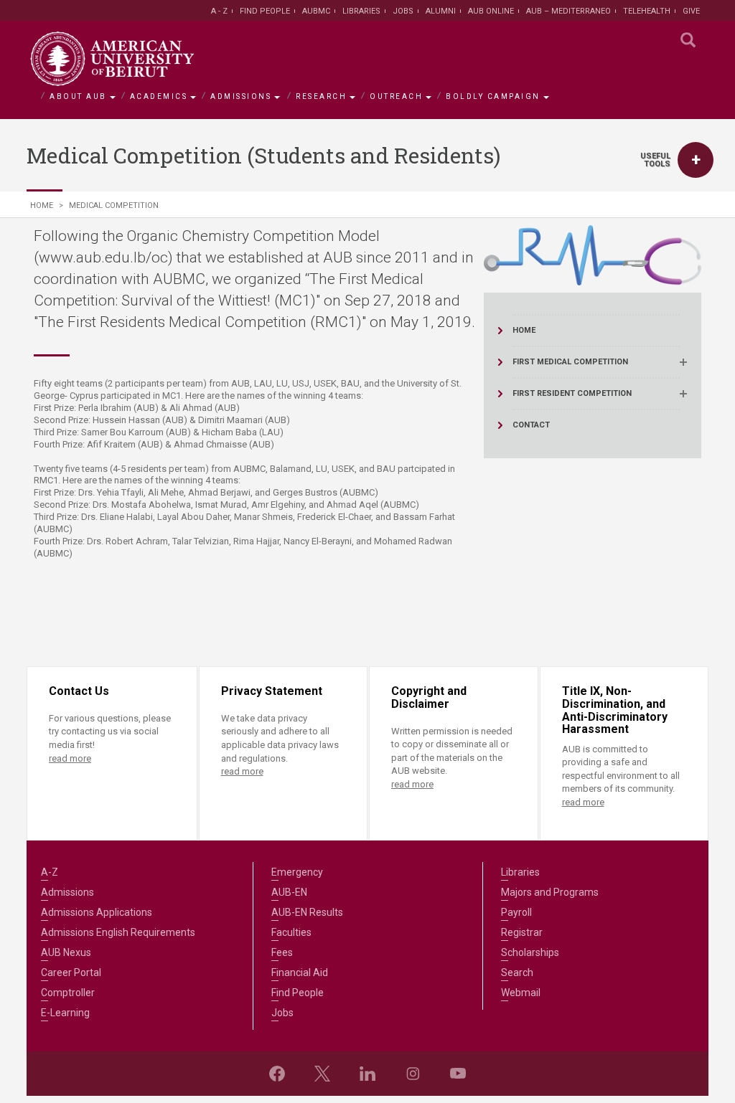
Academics (159, 96)
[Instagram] (412, 1073)
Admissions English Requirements (118, 932)
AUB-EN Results (307, 912)
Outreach (396, 96)
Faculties (291, 932)
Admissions (240, 96)
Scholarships (530, 952)
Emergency (297, 872)
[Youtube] (458, 1073)
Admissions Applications (96, 912)
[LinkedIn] (367, 1073)
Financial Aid (299, 972)
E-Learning (65, 1012)
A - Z (219, 11)
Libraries (361, 11)
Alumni (441, 11)
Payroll (516, 912)
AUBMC (316, 11)
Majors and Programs (550, 892)
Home (41, 205)
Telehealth (646, 11)
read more (70, 758)
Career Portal (71, 972)
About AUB (78, 96)
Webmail (520, 992)
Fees (282, 952)
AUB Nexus (66, 952)
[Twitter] (322, 1073)
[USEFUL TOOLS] (695, 160)
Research (321, 96)
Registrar (522, 932)
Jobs (403, 11)
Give (691, 11)
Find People (265, 11)
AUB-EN (289, 892)
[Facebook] (277, 1073)
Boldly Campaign (493, 96)
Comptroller (68, 992)
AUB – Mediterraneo (568, 11)
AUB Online (491, 11)
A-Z (49, 872)
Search (517, 972)
